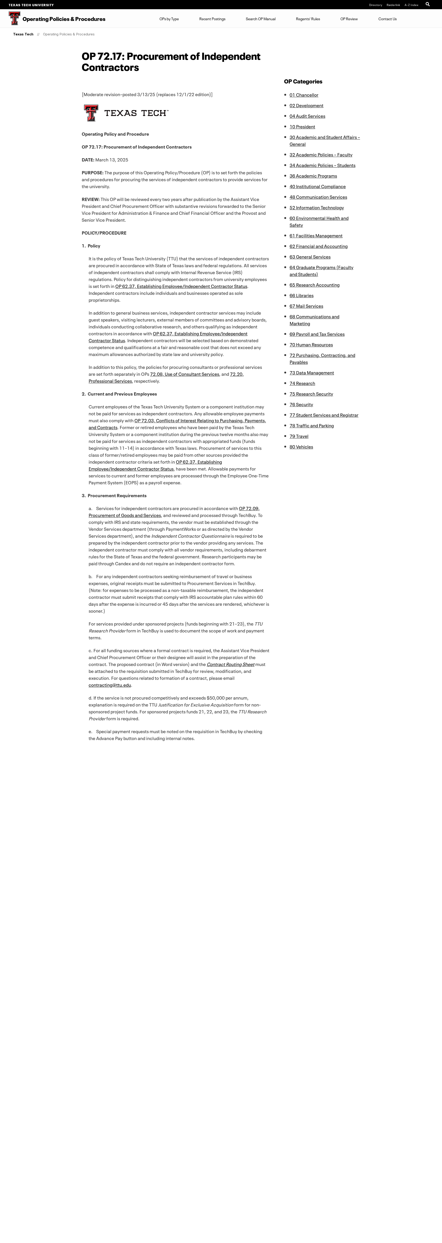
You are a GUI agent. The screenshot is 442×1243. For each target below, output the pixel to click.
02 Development (306, 104)
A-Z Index (412, 5)
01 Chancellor (304, 94)
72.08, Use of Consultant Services (184, 373)
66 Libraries (302, 294)
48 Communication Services (318, 196)
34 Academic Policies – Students (322, 164)
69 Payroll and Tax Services (317, 333)
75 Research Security (311, 393)
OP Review (349, 18)
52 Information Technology (317, 207)
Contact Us (387, 18)
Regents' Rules (308, 18)
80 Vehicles (301, 446)
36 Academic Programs (313, 175)
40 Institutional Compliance (318, 185)
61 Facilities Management (316, 235)
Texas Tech (23, 34)
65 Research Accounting (315, 284)
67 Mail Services (306, 305)
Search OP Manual (261, 18)
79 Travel (299, 435)
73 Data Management (312, 372)
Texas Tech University (31, 4)
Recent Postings (212, 18)
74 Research (302, 382)
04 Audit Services (307, 115)
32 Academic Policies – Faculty (321, 154)
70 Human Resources (311, 344)
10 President (302, 126)
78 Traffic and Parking (312, 425)
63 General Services (310, 256)
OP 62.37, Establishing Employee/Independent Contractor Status (181, 285)
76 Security (301, 403)
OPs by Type (169, 18)
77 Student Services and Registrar (324, 414)
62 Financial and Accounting (319, 245)
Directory (375, 5)
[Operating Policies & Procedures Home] (10, 18)
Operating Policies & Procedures (69, 34)
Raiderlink (393, 5)
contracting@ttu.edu (110, 684)
